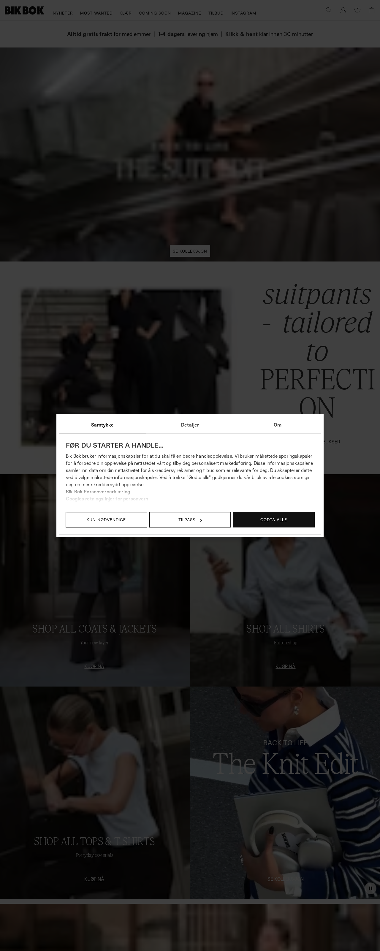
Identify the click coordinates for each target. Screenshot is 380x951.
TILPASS (186, 519)
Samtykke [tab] (102, 425)
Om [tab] (277, 425)
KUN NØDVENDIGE (106, 519)
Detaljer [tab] (190, 425)
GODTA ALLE (273, 519)
